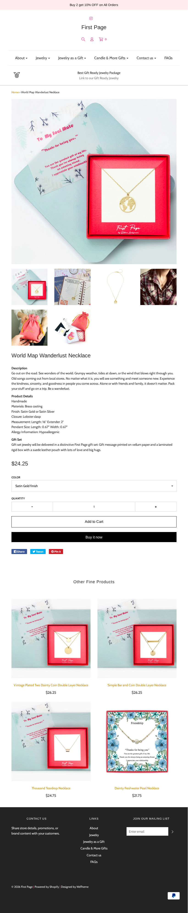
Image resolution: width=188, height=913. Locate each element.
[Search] (83, 39)
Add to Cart (94, 522)
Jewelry (94, 835)
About (94, 828)
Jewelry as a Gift (94, 842)
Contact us (94, 855)
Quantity (18, 498)
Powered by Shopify (47, 886)
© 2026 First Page (22, 886)
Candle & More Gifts (94, 848)
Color (15, 477)
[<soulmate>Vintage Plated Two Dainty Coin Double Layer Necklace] (51, 638)
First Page (93, 27)
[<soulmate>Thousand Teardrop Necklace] (51, 741)
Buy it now (94, 537)
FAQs (168, 58)
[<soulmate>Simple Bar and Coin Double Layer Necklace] (137, 638)
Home (15, 92)
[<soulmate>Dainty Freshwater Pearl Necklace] (137, 741)
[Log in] (92, 39)
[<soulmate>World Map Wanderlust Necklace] (29, 287)
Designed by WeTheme (74, 886)
